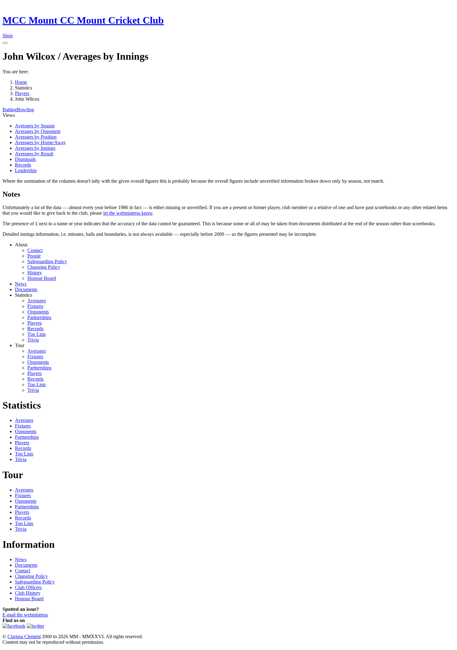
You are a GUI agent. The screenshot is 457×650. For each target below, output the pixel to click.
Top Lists (36, 334)
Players (34, 323)
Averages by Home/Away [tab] (40, 142)
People (34, 256)
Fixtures (35, 306)
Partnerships (39, 317)
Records (35, 328)
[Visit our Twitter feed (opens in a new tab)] (35, 626)
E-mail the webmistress (25, 614)
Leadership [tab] (26, 170)
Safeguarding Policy (47, 261)
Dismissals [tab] (25, 159)
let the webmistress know (127, 213)
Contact (35, 250)
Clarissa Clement (24, 636)
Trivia (33, 339)
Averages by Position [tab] (36, 137)
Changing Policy (43, 267)
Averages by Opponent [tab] (37, 131)
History (34, 272)
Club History (27, 593)
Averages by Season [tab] (35, 125)
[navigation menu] (4, 43)
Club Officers (28, 587)
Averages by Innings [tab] (35, 148)
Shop (7, 35)
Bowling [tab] (25, 109)
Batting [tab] (9, 109)
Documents (26, 289)
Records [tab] (23, 164)
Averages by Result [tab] (34, 153)
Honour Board (41, 278)
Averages (36, 300)
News (20, 283)
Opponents (38, 311)
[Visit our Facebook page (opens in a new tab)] (13, 626)
